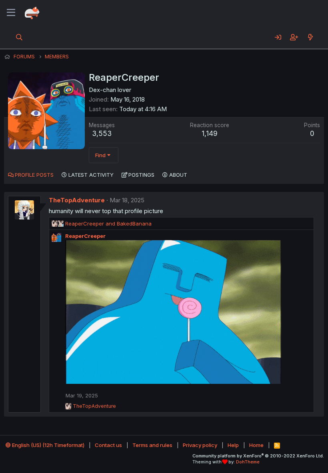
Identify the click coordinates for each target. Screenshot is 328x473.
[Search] (19, 37)
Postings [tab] (141, 175)
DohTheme (248, 462)
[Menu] (11, 13)
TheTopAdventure (77, 200)
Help (233, 445)
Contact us (108, 445)
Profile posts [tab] (34, 175)
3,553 (102, 134)
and (108, 223)
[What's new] (310, 37)
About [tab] (178, 175)
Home (256, 445)
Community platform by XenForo (258, 456)
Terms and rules (152, 445)
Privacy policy (200, 445)
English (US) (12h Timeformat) (47, 445)
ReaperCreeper (85, 236)
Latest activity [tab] (91, 175)
